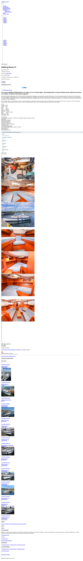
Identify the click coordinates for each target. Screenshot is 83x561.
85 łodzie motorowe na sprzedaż (19, 523)
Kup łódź (4, 5)
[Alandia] (12, 549)
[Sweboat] (5, 549)
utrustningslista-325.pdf (7, 90)
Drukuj (4, 81)
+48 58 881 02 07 (4, 538)
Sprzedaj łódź (5, 6)
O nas (4, 12)
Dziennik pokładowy (7, 8)
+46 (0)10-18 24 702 (5, 349)
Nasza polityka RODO (5, 554)
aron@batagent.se (13, 349)
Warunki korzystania (5, 550)
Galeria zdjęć (5, 64)
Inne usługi (5, 9)
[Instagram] (21, 544)
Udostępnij (4, 82)
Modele (2, 528)
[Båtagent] (5, 1)
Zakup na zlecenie (8, 11)
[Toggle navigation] (2, 3)
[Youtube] (13, 544)
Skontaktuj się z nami (4, 519)
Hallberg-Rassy (9, 73)
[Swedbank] (20, 549)
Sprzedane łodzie (6, 7)
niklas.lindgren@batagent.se (6, 540)
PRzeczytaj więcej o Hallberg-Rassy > (8, 356)
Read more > (19, 349)
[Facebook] (5, 544)
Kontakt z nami (6, 13)
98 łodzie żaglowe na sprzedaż (7, 523)
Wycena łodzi (7, 10)
